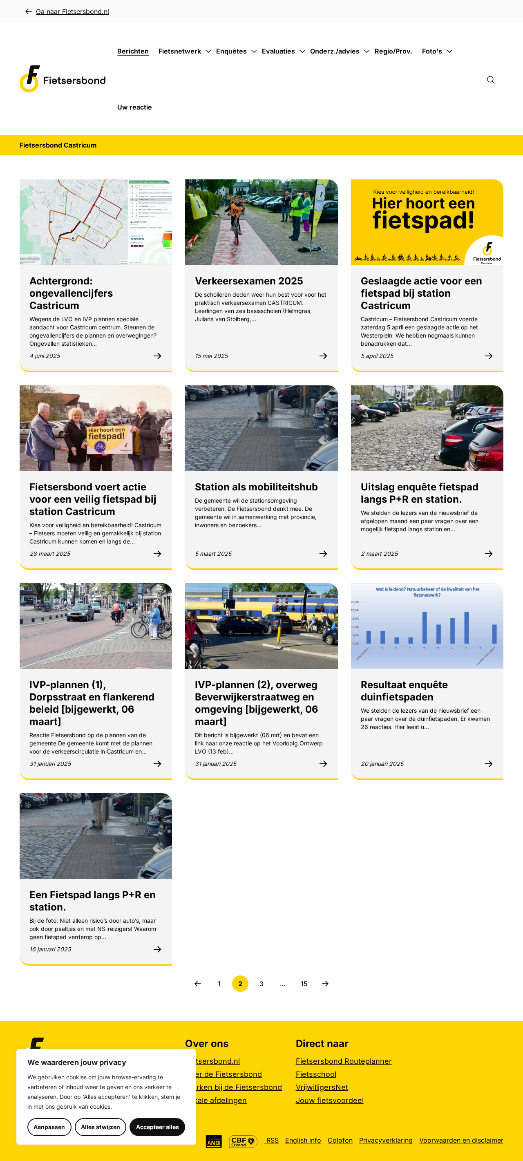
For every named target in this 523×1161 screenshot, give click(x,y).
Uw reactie (134, 107)
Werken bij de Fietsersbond (233, 1087)
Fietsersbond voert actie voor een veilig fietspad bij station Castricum (92, 499)
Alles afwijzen (100, 1126)
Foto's (432, 51)
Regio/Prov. (393, 51)
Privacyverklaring (386, 1140)
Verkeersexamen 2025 (249, 281)
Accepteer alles (157, 1126)
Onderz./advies (335, 51)
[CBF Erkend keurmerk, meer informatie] (243, 1141)
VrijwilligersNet (322, 1087)
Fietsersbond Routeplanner (344, 1061)
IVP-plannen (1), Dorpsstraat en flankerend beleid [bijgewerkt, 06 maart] (91, 703)
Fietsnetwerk (180, 51)
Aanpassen (49, 1126)
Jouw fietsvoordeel (330, 1100)
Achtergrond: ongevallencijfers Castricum (71, 293)
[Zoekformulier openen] (494, 78)
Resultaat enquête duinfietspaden (404, 691)
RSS (271, 1140)
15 (306, 986)
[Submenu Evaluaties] (302, 51)
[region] (106, 1097)
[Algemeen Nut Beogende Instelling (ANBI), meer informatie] (214, 1141)
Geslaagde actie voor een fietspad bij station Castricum (421, 293)
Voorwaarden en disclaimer (461, 1140)
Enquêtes (231, 51)
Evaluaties (278, 51)
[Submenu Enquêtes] (253, 51)
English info (303, 1140)
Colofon (340, 1140)
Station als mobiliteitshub (256, 487)
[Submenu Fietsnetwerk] (208, 51)
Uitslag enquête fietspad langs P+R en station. (419, 493)
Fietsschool (316, 1074)
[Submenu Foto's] (449, 51)
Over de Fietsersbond (223, 1074)
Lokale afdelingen (216, 1100)
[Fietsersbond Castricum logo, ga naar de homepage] (63, 79)
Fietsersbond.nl (212, 1061)
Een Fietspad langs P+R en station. (92, 901)
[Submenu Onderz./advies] (366, 51)
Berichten (133, 51)
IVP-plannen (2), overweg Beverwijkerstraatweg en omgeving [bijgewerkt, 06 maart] (256, 703)
